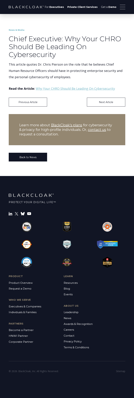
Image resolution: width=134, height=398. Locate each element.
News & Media (16, 30)
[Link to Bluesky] (23, 213)
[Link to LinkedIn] (10, 213)
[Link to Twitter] (16, 213)
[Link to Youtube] (29, 213)
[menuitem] (54, 7)
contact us (97, 130)
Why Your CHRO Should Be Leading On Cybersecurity (75, 88)
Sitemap (120, 371)
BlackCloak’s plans (66, 125)
